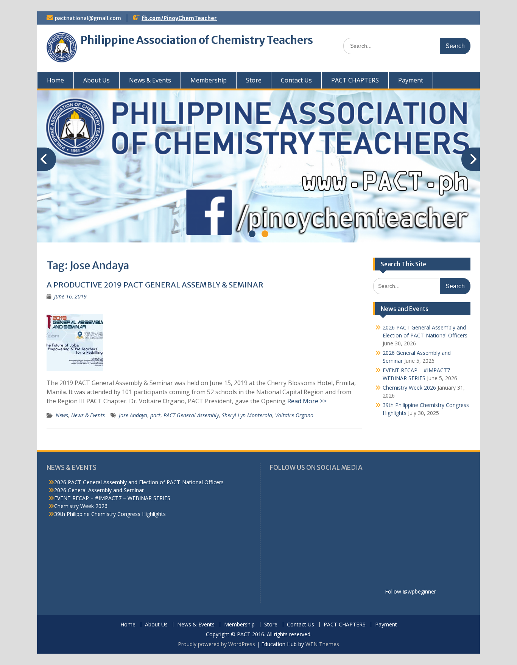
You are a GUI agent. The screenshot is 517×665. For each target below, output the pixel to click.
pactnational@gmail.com (88, 18)
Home (55, 80)
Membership (208, 80)
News (62, 415)
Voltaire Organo (294, 415)
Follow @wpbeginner (410, 591)
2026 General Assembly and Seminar (99, 490)
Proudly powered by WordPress (216, 644)
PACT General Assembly (191, 415)
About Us (96, 80)
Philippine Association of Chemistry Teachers (197, 40)
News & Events (150, 80)
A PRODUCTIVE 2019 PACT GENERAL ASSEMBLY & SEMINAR (155, 284)
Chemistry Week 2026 (409, 387)
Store (254, 80)
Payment (410, 80)
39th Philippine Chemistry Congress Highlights (110, 513)
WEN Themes (322, 644)
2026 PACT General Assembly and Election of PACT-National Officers (139, 482)
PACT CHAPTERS (355, 80)
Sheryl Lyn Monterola (247, 415)
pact (155, 415)
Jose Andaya (133, 415)
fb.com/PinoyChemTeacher (179, 18)
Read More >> (307, 401)
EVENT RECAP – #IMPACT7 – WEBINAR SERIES (112, 498)
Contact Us (296, 80)
